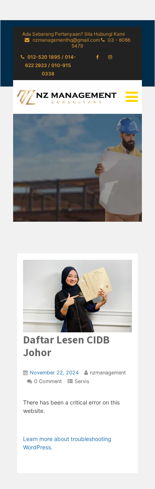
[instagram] (110, 57)
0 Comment (48, 381)
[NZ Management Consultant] (66, 97)
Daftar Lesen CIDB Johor (66, 345)
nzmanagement (108, 373)
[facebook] (97, 57)
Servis (82, 381)
